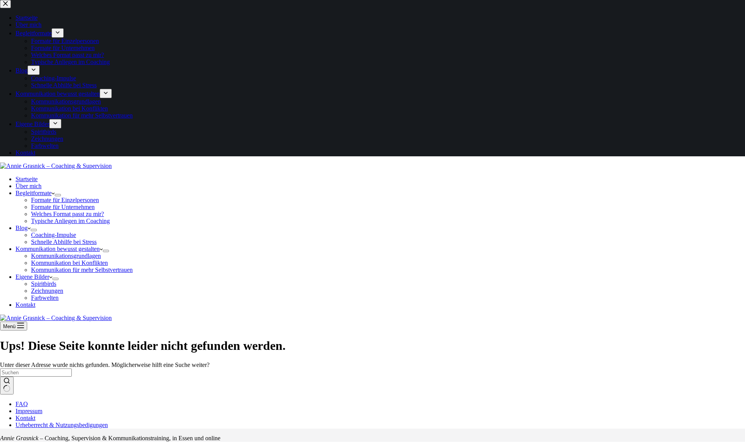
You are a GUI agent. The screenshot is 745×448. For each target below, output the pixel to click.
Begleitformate (34, 193)
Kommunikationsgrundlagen (66, 256)
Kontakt (25, 304)
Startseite (27, 179)
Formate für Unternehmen (63, 207)
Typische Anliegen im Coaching (70, 221)
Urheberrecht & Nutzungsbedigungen (62, 425)
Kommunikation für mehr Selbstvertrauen (82, 269)
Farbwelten (45, 297)
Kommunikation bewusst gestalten (58, 249)
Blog (22, 228)
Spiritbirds (43, 283)
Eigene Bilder (32, 276)
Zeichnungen (47, 290)
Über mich (29, 186)
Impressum (29, 411)
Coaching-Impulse (53, 235)
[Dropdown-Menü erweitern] (58, 195)
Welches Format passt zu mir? (67, 214)
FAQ (22, 404)
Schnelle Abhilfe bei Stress (64, 242)
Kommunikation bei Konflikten (69, 262)
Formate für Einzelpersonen (65, 200)
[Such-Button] (7, 385)
